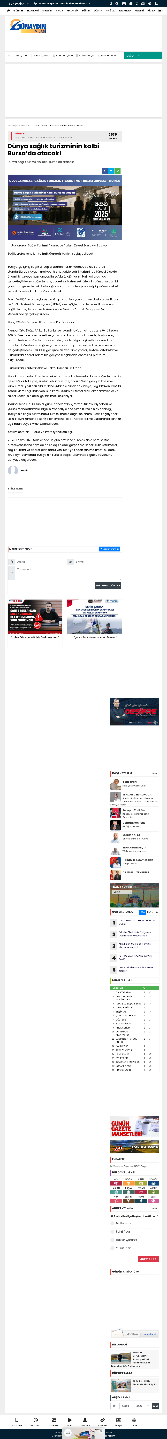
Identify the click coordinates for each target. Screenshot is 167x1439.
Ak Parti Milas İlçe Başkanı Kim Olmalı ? (134, 1216)
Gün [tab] (142, 912)
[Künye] (150, 3)
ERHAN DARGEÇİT (134, 847)
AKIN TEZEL (129, 782)
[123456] (134, 1301)
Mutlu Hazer (124, 1223)
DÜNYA (98, 10)
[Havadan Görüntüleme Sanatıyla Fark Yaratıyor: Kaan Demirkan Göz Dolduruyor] (121, 1357)
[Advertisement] (100, 41)
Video (70, 1425)
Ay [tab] (157, 912)
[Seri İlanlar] (137, 3)
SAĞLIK (110, 10)
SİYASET (47, 10)
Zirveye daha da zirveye (135, 838)
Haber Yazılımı (107, 1435)
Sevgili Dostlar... (130, 863)
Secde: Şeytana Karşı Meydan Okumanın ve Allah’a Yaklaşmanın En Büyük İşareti (134, 801)
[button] (161, 11)
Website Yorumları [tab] (109, 549)
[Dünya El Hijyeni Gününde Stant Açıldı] (121, 1385)
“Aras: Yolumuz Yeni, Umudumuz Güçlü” (134, 922)
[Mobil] (110, 3)
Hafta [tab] (150, 912)
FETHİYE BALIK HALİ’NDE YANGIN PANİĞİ (132, 958)
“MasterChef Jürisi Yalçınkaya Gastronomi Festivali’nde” (132, 934)
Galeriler (54, 1425)
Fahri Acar (123, 1232)
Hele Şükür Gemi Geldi (134, 785)
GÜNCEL (18, 10)
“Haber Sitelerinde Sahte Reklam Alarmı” (133, 969)
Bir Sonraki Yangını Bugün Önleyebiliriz (135, 815)
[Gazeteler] (143, 3)
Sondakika (35, 1425)
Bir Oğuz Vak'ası (130, 826)
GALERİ (139, 10)
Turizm (42, 245)
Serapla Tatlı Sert (134, 810)
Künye (134, 1425)
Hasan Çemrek (126, 1240)
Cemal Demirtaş (133, 823)
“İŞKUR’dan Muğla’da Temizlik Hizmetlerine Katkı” (62, 3)
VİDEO (151, 10)
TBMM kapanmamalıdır (134, 851)
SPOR (59, 10)
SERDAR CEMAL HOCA (137, 794)
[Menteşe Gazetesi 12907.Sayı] (128, 1166)
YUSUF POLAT (131, 835)
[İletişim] (124, 3)
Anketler (102, 1425)
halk (45, 254)
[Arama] (117, 3)
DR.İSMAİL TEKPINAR (136, 872)
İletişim (118, 1425)
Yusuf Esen (123, 1248)
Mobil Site (17, 1425)
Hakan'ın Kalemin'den (137, 860)
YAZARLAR (125, 10)
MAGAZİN (72, 10)
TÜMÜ (154, 773)
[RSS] (156, 3)
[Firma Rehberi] (131, 3)
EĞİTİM (86, 10)
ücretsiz (55, 254)
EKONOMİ (33, 10)
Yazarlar (85, 1425)
